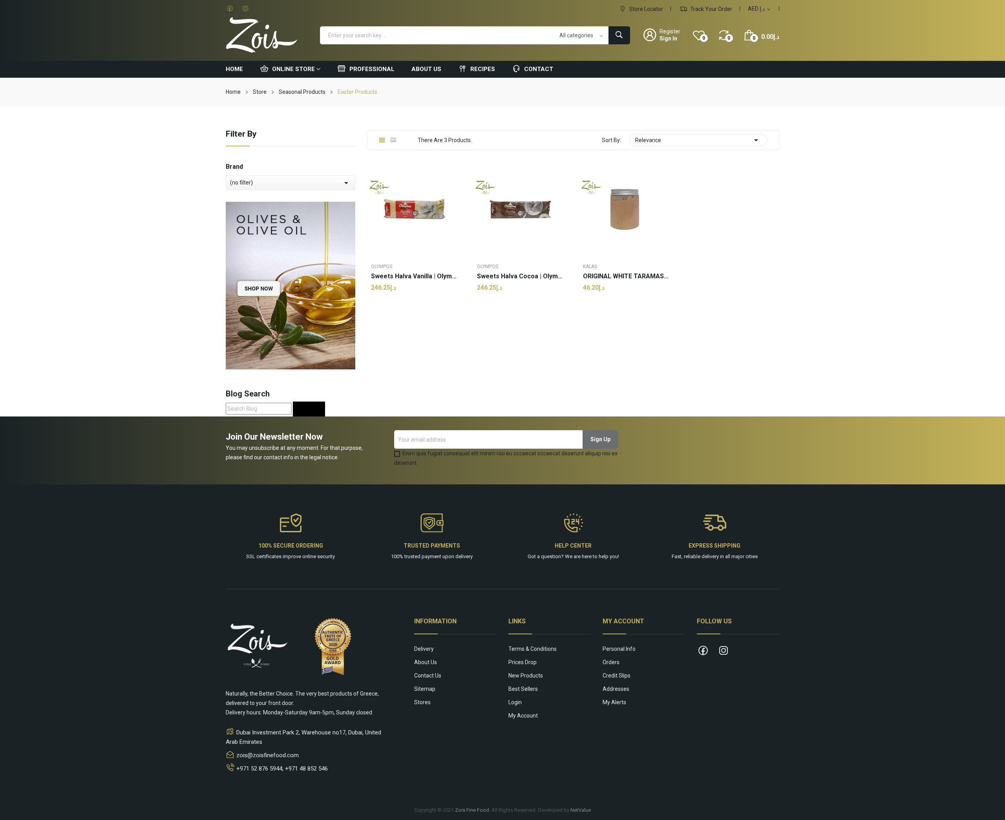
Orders (611, 662)
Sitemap (424, 689)
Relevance (698, 140)
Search (309, 409)
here (587, 556)
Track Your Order (710, 9)
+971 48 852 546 (306, 768)
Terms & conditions (532, 649)
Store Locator (645, 9)
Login (515, 702)
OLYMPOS (381, 266)
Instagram (245, 8)
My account (523, 715)
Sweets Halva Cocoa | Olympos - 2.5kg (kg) (520, 276)
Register (670, 31)
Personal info (619, 649)
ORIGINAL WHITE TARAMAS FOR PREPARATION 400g (626, 276)
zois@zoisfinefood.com (267, 755)
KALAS (590, 266)
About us (425, 662)
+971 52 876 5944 (259, 768)
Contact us (427, 675)
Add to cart (414, 313)
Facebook (230, 8)
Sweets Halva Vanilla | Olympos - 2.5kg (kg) (414, 276)
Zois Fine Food (472, 810)
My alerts (614, 702)
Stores (422, 702)
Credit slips (616, 675)
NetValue (580, 810)
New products (525, 675)
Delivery (424, 649)
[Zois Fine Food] (290, 285)
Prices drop (522, 662)
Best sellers (523, 689)
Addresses (616, 689)
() (703, 38)
